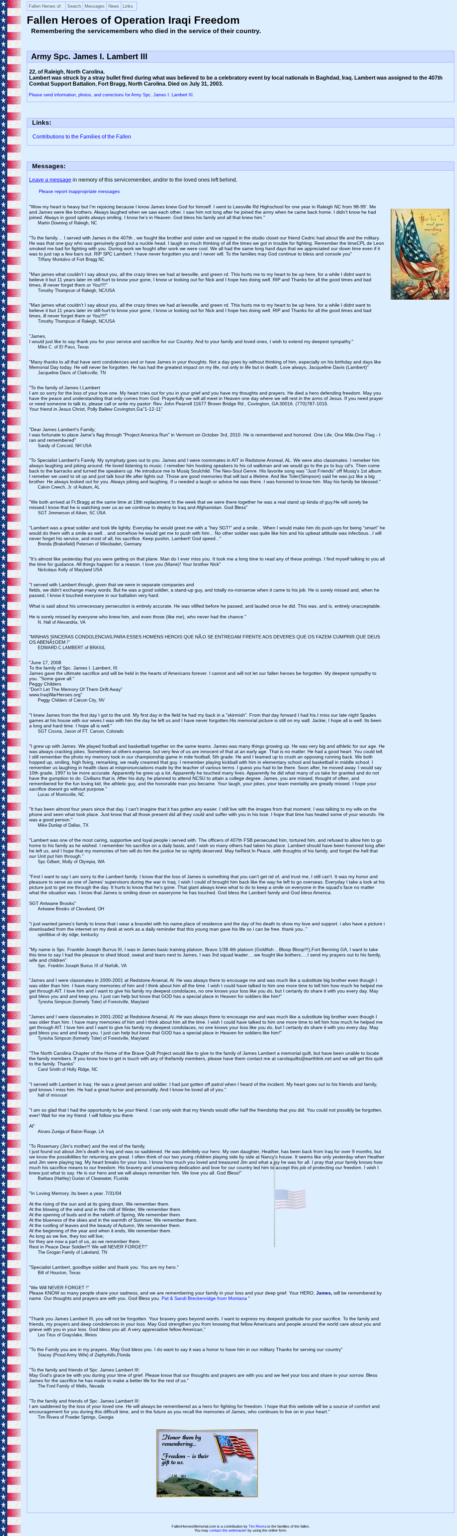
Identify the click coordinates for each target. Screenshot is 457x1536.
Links (128, 6)
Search (74, 6)
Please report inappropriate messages (79, 191)
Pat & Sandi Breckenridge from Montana (205, 1298)
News (113, 6)
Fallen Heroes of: (45, 6)
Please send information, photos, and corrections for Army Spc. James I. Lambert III (111, 94)
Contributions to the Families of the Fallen (81, 136)
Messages (95, 6)
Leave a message (50, 180)
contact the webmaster (228, 1530)
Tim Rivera (257, 1526)
